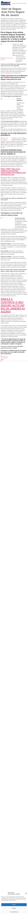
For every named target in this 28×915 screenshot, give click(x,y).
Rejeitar (14, 908)
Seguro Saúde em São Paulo (19, 3)
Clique (3, 169)
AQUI (8, 75)
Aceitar (14, 904)
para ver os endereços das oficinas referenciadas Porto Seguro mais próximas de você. (13, 171)
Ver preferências (14, 912)
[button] (26, 893)
